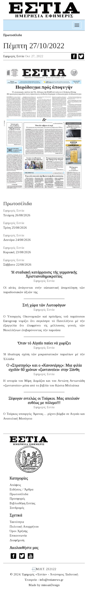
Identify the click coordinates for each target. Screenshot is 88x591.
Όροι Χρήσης (19, 531)
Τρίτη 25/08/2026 (15, 227)
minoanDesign (50, 585)
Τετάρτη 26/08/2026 (16, 215)
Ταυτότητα (17, 522)
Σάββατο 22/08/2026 (17, 264)
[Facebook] (74, 56)
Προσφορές (17, 498)
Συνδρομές (17, 507)
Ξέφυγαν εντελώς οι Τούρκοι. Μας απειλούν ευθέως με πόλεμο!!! (44, 400)
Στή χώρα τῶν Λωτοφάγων (44, 305)
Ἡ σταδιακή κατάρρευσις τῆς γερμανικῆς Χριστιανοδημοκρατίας (44, 274)
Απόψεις (15, 485)
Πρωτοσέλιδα (12, 35)
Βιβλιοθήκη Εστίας (22, 503)
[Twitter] (81, 56)
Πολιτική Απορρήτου (24, 526)
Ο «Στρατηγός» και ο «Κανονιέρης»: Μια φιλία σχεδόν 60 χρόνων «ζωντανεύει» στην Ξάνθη (44, 367)
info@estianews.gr (51, 579)
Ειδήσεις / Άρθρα (21, 489)
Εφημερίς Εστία (13, 56)
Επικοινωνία (18, 535)
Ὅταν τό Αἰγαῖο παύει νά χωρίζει (44, 343)
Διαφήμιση (17, 540)
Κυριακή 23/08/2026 (17, 252)
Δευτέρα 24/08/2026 (17, 239)
